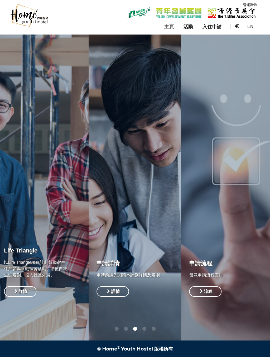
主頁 (169, 27)
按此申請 (227, 292)
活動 (188, 27)
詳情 (37, 291)
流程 (130, 291)
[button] (117, 329)
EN (250, 26)
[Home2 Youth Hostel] (29, 17)
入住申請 (212, 27)
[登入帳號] (237, 26)
